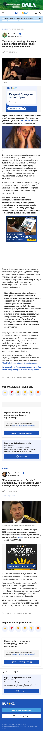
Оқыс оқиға (6, 29)
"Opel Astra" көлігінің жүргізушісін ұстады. (20, 363)
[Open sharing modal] (27, 672)
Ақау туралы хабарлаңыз (21, 710)
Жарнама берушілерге (21, 716)
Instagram (23, 456)
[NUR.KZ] (21, 13)
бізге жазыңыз (26, 377)
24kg (19, 537)
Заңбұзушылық (17, 29)
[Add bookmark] (38, 671)
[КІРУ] (40, 13)
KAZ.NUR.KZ (26, 121)
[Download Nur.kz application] (21, 5)
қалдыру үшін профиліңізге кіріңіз (23, 425)
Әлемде (5, 468)
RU (36, 13)
